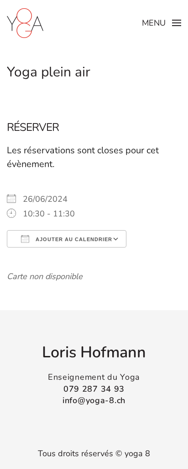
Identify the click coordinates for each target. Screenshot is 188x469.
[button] (162, 23)
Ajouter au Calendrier (73, 239)
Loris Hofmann (94, 352)
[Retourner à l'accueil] (25, 23)
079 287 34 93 (94, 388)
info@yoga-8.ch (94, 400)
